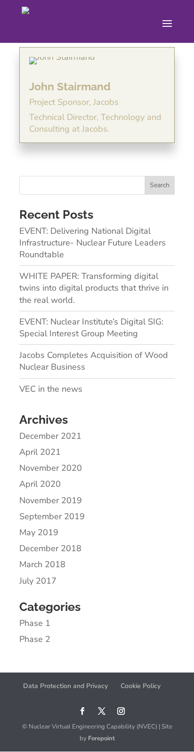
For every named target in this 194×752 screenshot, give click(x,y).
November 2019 (50, 500)
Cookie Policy (141, 685)
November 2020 (50, 468)
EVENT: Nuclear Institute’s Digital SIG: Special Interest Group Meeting (91, 327)
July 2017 (38, 580)
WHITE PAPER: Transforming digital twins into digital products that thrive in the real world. (94, 287)
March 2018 (42, 564)
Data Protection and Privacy (65, 685)
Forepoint (101, 738)
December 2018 (50, 548)
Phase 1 (34, 623)
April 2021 (40, 452)
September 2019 (52, 516)
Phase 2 (34, 639)
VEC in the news (50, 389)
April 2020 (40, 484)
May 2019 (38, 532)
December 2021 (50, 436)
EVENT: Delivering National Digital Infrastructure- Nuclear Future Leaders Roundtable (92, 242)
